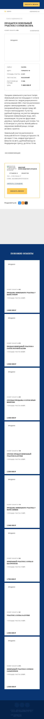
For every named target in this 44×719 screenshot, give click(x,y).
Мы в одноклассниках (22, 705)
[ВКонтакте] (19, 203)
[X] (26, 203)
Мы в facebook (27, 705)
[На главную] (11, 4)
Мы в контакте (16, 705)
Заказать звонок (31, 4)
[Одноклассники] (22, 203)
